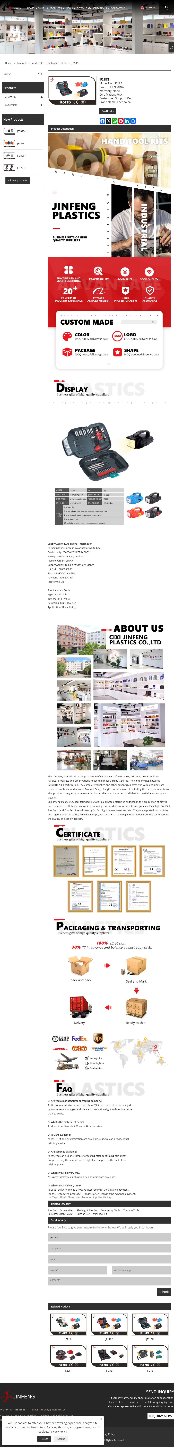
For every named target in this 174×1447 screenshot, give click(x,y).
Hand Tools (37, 63)
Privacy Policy (107, 1434)
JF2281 (68, 1370)
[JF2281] (68, 1355)
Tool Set (52, 1210)
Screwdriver (67, 1210)
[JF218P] (109, 1323)
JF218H (150, 1339)
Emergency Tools (110, 1210)
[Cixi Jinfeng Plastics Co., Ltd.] (14, 8)
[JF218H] (150, 1323)
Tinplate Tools (131, 1210)
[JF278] (150, 1355)
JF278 (150, 1370)
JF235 (109, 1370)
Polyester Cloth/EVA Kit (60, 1213)
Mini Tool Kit (100, 1213)
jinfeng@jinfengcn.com (53, 1409)
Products (22, 63)
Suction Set (83, 1213)
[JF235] (109, 1355)
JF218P (109, 1339)
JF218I (68, 1339)
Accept (61, 1438)
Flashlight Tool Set (57, 63)
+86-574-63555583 (15, 1409)
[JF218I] (68, 1323)
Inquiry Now (160, 1416)
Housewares (11, 104)
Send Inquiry (108, 111)
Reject (44, 1438)
